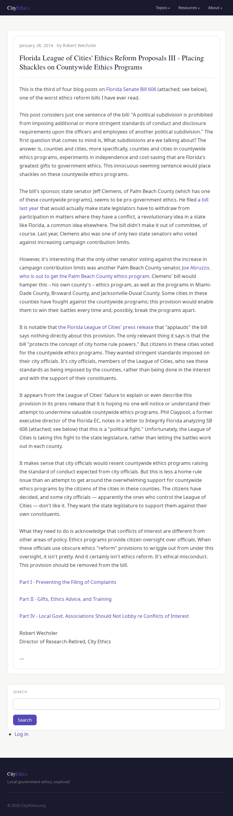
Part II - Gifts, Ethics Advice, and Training (65, 599)
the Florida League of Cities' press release (106, 327)
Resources (189, 7)
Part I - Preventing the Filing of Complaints (67, 582)
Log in (22, 734)
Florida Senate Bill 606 (131, 89)
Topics (163, 7)
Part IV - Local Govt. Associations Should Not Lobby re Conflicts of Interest (104, 616)
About (215, 7)
